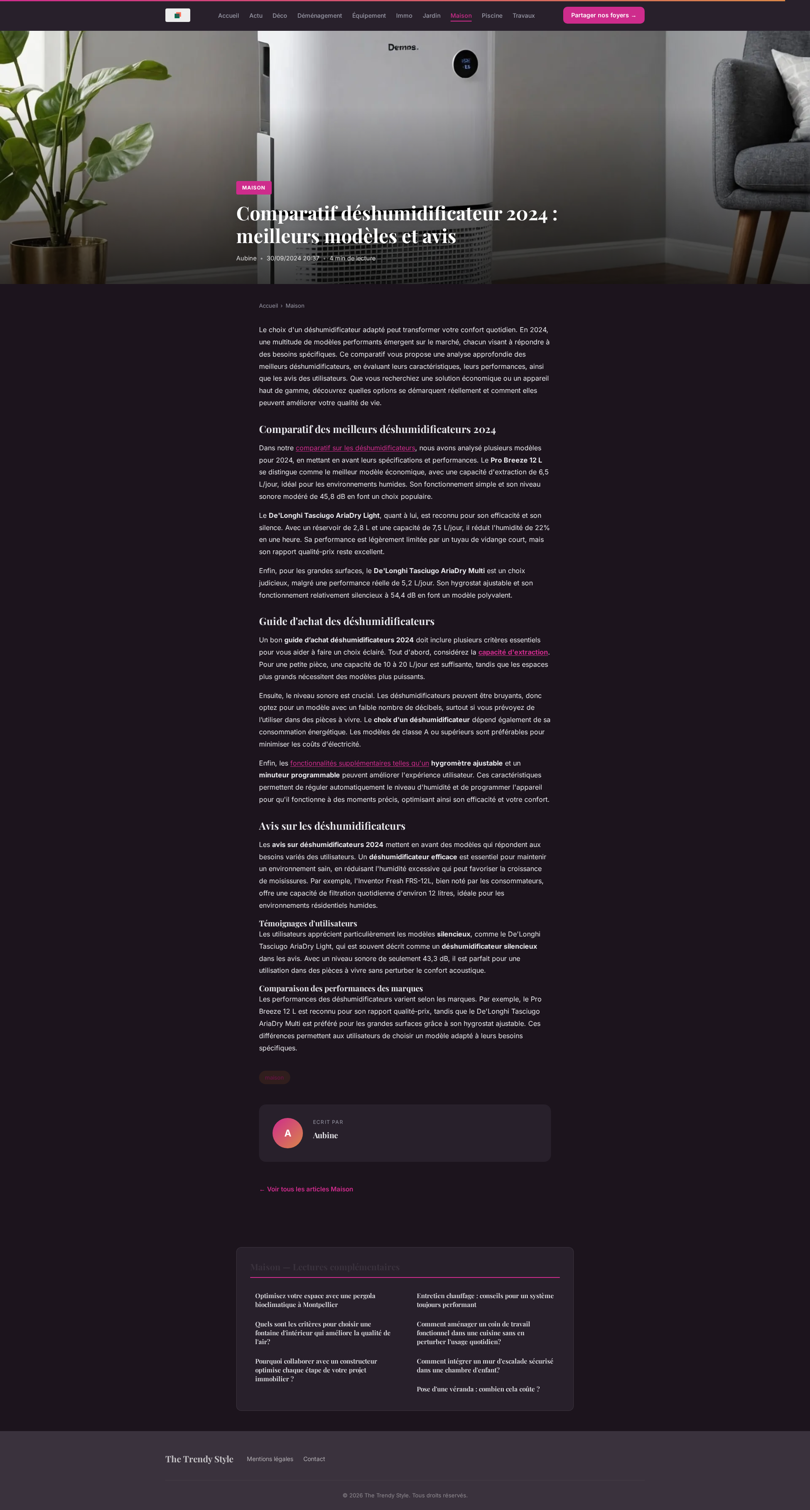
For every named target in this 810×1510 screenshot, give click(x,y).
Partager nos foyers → (604, 15)
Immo (404, 15)
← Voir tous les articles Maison (306, 1189)
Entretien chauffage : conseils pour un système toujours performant (485, 1300)
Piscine (492, 15)
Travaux (524, 15)
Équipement (369, 15)
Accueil (228, 15)
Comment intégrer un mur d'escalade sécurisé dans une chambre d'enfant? (485, 1365)
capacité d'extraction (513, 652)
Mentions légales (270, 1458)
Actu (255, 15)
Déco (280, 15)
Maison (461, 15)
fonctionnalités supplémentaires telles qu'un (359, 763)
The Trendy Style (199, 1458)
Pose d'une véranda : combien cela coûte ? (478, 1389)
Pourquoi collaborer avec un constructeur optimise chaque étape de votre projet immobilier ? (316, 1370)
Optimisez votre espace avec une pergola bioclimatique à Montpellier (315, 1300)
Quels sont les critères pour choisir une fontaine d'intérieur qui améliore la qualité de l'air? (323, 1333)
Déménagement (319, 15)
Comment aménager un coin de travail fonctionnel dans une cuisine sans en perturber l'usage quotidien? (473, 1333)
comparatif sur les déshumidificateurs (355, 448)
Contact (314, 1458)
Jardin (431, 15)
